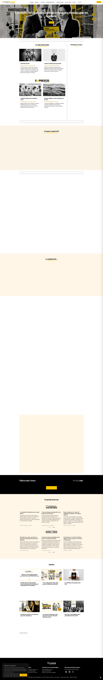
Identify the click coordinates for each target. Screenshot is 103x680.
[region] (15, 671)
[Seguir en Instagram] (69, 671)
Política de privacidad (64, 677)
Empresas (36, 2)
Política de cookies (73, 677)
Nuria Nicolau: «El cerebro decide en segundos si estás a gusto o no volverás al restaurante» (72, 539)
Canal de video (51, 488)
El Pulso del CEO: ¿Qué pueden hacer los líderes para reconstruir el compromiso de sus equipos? (29, 584)
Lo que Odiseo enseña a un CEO (28, 397)
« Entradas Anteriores (23, 632)
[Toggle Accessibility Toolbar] (100, 677)
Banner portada (57, 19)
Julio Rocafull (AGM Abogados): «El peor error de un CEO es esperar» (51, 355)
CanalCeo (41, 19)
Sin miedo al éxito (25, 63)
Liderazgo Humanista (50, 2)
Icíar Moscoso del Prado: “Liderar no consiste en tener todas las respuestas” (74, 366)
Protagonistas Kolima (25, 280)
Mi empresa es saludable (28, 525)
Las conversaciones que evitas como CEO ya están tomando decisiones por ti (50, 616)
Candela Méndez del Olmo (48, 236)
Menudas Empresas (49, 101)
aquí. (36, 672)
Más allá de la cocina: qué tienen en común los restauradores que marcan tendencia (29, 539)
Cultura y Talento (68, 2)
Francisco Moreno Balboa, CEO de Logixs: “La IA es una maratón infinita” (29, 324)
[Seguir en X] (73, 671)
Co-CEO (79, 2)
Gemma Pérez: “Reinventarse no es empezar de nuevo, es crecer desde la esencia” (74, 345)
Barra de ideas (26, 550)
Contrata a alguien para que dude (52, 63)
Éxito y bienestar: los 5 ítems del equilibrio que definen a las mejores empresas (72, 514)
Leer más (51, 22)
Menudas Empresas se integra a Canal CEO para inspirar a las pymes (76, 94)
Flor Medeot (24, 362)
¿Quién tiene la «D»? (25, 197)
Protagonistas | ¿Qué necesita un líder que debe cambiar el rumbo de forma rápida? (51, 278)
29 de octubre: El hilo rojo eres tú (51, 149)
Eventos (74, 2)
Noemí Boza (68, 280)
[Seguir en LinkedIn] (66, 671)
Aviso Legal (56, 677)
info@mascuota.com (48, 669)
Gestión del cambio (60, 2)
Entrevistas (43, 2)
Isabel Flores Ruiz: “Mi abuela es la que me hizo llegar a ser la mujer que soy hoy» (74, 323)
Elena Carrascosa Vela (26, 65)
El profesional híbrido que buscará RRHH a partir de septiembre (73, 239)
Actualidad (32, 2)
